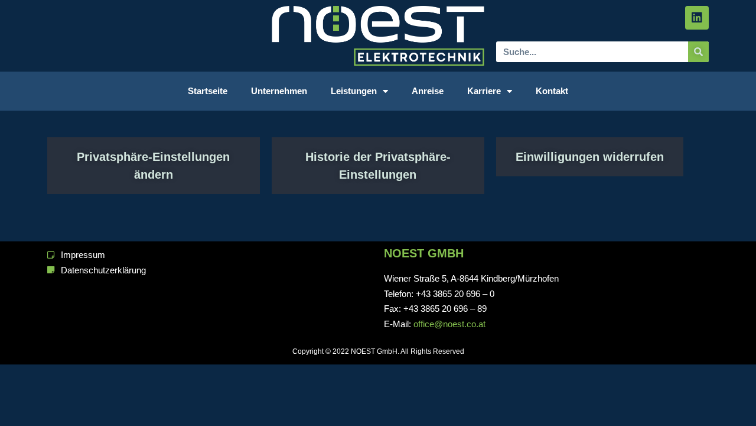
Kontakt (552, 91)
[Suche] (698, 51)
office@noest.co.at (449, 324)
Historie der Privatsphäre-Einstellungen (378, 165)
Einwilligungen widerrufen (590, 156)
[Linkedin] (697, 18)
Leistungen (354, 91)
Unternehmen (279, 91)
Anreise (428, 91)
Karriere (484, 91)
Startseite (207, 91)
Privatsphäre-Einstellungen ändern (153, 165)
